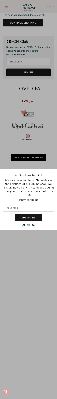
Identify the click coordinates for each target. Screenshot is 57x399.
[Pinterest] (33, 225)
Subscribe (28, 217)
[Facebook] (23, 225)
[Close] (53, 172)
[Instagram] (28, 225)
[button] (6, 392)
